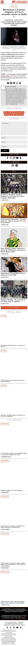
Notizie (14, 6)
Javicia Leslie (19, 112)
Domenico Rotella (6, 456)
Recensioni (4, 423)
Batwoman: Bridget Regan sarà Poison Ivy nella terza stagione (13, 416)
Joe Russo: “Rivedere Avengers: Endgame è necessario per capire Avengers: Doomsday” (12, 196)
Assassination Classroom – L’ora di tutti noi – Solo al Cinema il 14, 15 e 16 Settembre (13, 221)
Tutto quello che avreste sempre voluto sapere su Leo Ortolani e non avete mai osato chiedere (13, 565)
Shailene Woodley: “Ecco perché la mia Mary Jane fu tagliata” (13, 300)
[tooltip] (8, 83)
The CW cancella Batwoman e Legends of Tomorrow (13, 346)
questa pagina (24, 616)
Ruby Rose (8, 112)
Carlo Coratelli (19, 20)
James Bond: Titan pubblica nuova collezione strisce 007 (13, 274)
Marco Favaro (5, 568)
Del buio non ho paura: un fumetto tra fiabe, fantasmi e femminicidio (12, 526)
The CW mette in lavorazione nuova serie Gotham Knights (13, 381)
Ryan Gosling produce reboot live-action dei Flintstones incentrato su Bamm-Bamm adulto (13, 250)
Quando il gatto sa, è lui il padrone (12, 490)
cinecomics (19, 114)
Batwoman (8, 114)
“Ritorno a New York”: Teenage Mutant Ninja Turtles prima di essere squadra (12, 602)
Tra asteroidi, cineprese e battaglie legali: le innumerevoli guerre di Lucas (14, 454)
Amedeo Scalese (6, 605)
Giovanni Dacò (5, 492)
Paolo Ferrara (5, 529)
